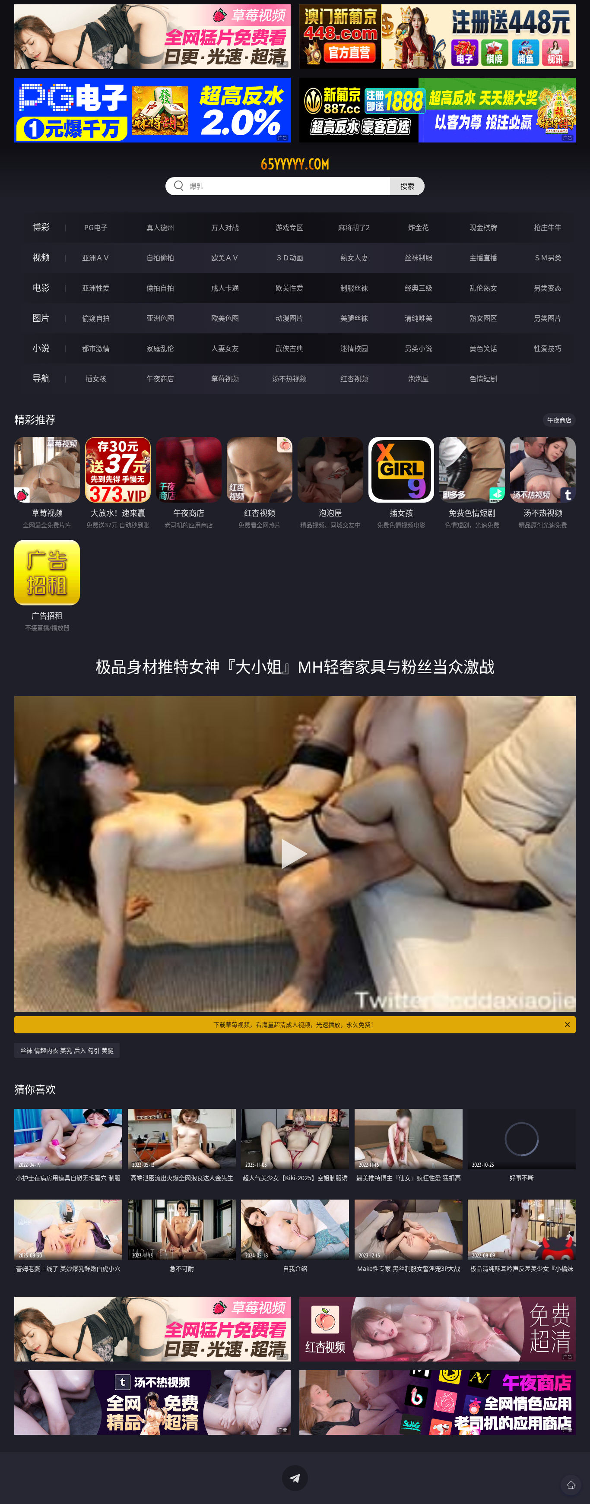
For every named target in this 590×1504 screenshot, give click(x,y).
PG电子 (96, 227)
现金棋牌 (483, 227)
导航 (41, 378)
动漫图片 (289, 318)
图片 (41, 318)
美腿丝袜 (354, 318)
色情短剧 (483, 378)
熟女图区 (483, 318)
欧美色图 (225, 318)
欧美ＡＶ (225, 258)
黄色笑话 (483, 348)
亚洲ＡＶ (96, 258)
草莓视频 (225, 378)
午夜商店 (160, 378)
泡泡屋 (418, 378)
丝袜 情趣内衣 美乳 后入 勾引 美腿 (67, 1050)
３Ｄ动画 (289, 258)
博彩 (41, 227)
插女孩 (96, 378)
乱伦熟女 (483, 288)
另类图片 (547, 318)
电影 (41, 288)
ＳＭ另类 (547, 258)
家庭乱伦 (160, 348)
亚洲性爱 (96, 288)
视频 (41, 257)
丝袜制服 (418, 258)
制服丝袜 (354, 288)
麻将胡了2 (354, 227)
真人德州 (160, 227)
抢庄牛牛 (547, 227)
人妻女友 (225, 348)
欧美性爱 (289, 288)
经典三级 (418, 288)
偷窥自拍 (96, 318)
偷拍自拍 (160, 288)
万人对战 (225, 227)
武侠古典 (289, 348)
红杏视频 (354, 378)
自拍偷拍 (160, 258)
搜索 (407, 186)
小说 (41, 348)
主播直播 (483, 258)
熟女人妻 (354, 258)
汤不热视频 (289, 378)
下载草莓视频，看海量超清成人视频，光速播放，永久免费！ (295, 1024)
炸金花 (418, 227)
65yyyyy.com (295, 164)
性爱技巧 (547, 348)
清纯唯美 (418, 318)
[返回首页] (571, 1485)
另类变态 (547, 288)
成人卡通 (225, 288)
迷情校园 (354, 348)
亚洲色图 (160, 318)
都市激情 (96, 348)
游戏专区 (289, 227)
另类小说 (418, 348)
